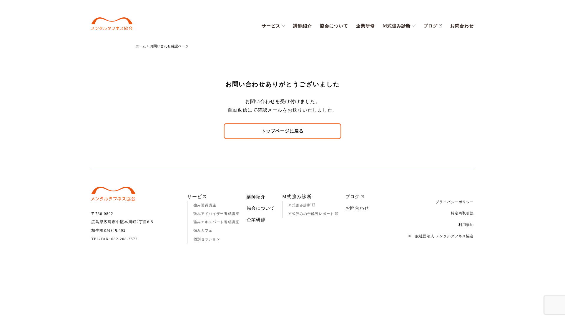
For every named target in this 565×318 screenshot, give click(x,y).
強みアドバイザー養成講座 (216, 214)
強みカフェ (202, 230)
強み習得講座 (204, 205)
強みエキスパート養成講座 (216, 222)
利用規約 (466, 225)
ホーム (140, 46)
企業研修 (365, 26)
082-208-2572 (124, 239)
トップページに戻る (282, 131)
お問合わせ (462, 26)
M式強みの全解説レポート (311, 214)
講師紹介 (302, 26)
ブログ (430, 26)
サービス (271, 26)
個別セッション (206, 239)
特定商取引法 (462, 213)
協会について (334, 26)
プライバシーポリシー (455, 202)
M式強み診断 (397, 26)
